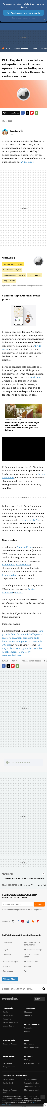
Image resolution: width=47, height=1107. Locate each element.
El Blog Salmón (30, 1060)
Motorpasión (29, 1044)
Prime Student (9, 574)
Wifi (25, 971)
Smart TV (6, 966)
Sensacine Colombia (32, 1086)
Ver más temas (9, 979)
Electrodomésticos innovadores (32, 943)
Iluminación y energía (33, 949)
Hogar (5, 949)
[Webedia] (10, 1000)
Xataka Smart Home (10, 1022)
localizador (35, 377)
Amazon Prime (25, 547)
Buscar (43, 989)
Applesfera (7, 1019)
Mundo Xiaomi (8, 1026)
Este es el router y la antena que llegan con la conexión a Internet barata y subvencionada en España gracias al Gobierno (22, 426)
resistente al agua (30, 520)
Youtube (23, 921)
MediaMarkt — (12, 269)
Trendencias (7, 1060)
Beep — (9, 280)
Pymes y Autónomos (32, 1063)
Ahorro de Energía (10, 961)
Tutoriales (7, 954)
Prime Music (23, 564)
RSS (33, 921)
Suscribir (39, 904)
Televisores (7, 942)
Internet (44, 48)
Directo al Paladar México (10, 1091)
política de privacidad (36, 909)
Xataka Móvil (8, 1015)
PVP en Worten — (13, 264)
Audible (19, 592)
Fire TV (7, 48)
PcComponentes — (14, 275)
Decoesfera (7, 1063)
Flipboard (32, 113)
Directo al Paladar (10, 1044)
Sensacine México (31, 1083)
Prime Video (8, 564)
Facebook (23, 113)
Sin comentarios (12, 113)
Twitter (27, 113)
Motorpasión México (32, 1090)
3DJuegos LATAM (30, 1079)
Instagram (28, 921)
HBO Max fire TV (26, 885)
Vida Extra (28, 1015)
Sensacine (28, 1028)
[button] (16, 130)
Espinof (27, 1031)
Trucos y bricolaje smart (31, 955)
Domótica (15, 660)
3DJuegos (28, 1012)
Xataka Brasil (8, 1083)
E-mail (36, 113)
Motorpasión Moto (31, 1047)
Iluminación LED (31, 961)
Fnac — (34, 275)
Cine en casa (8, 971)
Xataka (5, 1012)
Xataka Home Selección (31, 660)
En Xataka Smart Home (13, 420)
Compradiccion (9, 1067)
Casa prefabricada (21, 48)
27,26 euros (27, 161)
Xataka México (8, 1079)
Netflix (34, 48)
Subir (37, 999)
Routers (27, 966)
